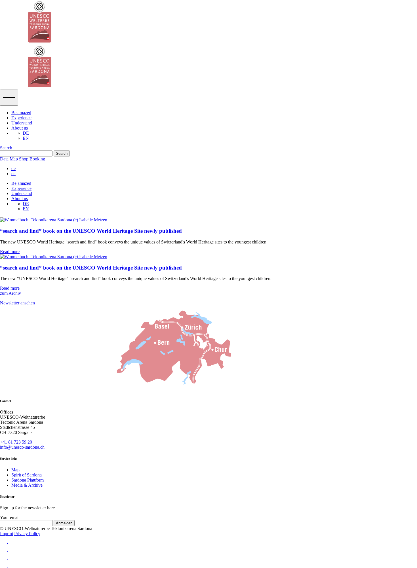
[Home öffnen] (208, 45)
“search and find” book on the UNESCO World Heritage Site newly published (91, 231)
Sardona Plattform (27, 480)
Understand (21, 122)
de (13, 168)
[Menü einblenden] (9, 98)
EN (26, 138)
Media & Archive (27, 485)
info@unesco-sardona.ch (22, 447)
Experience (21, 117)
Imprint (6, 533)
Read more (10, 251)
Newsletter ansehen (17, 302)
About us (19, 128)
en (13, 173)
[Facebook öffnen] (208, 548)
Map (15, 469)
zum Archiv (10, 293)
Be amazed (21, 112)
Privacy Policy (27, 533)
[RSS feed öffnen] (208, 564)
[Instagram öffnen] (208, 540)
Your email (10, 517)
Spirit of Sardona (26, 474)
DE (26, 133)
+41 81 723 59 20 (16, 442)
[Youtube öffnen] (208, 556)
